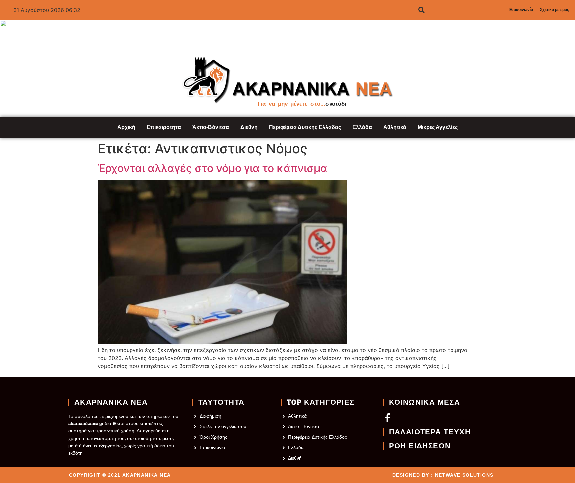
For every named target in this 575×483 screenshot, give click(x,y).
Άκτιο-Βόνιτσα (210, 127)
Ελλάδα (362, 127)
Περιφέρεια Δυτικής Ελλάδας (305, 127)
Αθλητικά (394, 127)
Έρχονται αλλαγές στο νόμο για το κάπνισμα (212, 168)
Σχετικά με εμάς (554, 9)
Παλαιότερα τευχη (430, 432)
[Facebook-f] (387, 417)
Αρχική (126, 127)
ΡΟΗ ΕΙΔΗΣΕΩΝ (420, 446)
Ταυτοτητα (221, 402)
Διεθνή (249, 127)
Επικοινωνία (521, 9)
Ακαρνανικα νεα (111, 402)
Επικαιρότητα (164, 127)
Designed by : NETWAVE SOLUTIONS (442, 475)
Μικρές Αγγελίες (438, 127)
